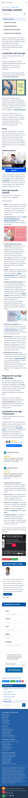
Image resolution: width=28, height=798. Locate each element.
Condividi (6, 681)
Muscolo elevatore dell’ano (9, 694)
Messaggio (8, 642)
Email (7, 626)
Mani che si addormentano (8, 735)
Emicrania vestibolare (7, 758)
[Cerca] (23, 705)
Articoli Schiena (5, 716)
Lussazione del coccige (10, 22)
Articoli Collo (5, 717)
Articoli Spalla (5, 721)
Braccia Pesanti (5, 728)
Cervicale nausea (6, 745)
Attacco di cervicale (6, 748)
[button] (26, 2)
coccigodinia (5, 180)
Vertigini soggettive (6, 760)
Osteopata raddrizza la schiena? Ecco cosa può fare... (13, 689)
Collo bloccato (5, 750)
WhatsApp (15, 559)
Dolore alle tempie (6, 732)
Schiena (19, 678)
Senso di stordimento (7, 731)
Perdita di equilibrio (6, 759)
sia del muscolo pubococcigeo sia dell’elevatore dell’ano (15, 218)
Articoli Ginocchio (6, 723)
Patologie (10, 678)
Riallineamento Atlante (7, 747)
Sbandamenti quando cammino (9, 755)
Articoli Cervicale (6, 714)
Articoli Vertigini (6, 720)
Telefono (8, 618)
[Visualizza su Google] (5, 452)
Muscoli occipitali (6, 743)
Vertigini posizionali (6, 762)
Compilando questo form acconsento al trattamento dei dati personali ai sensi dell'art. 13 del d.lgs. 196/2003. (14, 657)
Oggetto (8, 634)
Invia (13, 681)
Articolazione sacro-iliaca (9, 696)
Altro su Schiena (7, 701)
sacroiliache (14, 510)
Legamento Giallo (7, 699)
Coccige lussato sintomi (10, 26)
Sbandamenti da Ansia (7, 729)
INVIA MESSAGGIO (14, 670)
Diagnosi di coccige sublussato (12, 29)
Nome (7, 611)
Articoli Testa (5, 719)
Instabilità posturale (6, 733)
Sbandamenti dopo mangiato (9, 756)
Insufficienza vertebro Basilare (9, 763)
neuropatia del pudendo (11, 330)
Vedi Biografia (8, 594)
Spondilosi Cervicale (6, 744)
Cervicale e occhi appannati (8, 736)
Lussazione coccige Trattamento (12, 33)
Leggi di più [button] (7, 478)
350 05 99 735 (7, 559)
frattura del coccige (19, 109)
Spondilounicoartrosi (8, 692)
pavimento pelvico (20, 358)
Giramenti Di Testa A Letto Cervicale (10, 741)
